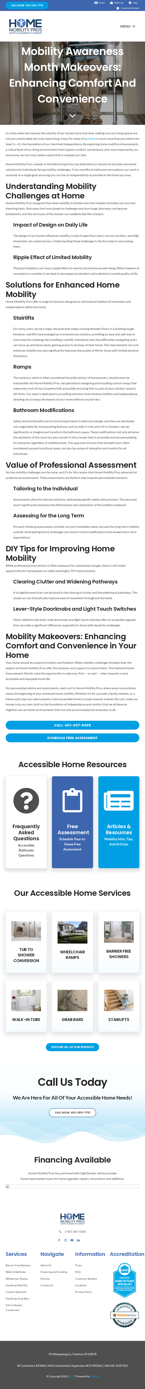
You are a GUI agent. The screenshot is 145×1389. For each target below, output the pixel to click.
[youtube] (72, 1240)
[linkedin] (78, 1240)
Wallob (94, 1376)
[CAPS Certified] (124, 1264)
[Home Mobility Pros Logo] (25, 20)
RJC (71, 1376)
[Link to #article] (72, 115)
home (92, 138)
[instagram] (65, 1240)
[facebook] (59, 1240)
